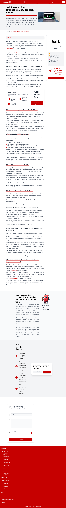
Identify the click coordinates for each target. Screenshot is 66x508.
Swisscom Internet (13, 278)
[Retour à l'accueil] (6, 2)
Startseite (8, 31)
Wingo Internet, (20, 52)
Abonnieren (46, 371)
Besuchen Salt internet (56, 77)
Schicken (21, 439)
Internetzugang (10, 48)
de (63, 2)
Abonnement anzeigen (36, 103)
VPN (39, 2)
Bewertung (13, 431)
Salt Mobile (14, 270)
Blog (52, 2)
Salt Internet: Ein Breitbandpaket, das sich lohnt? (20, 31)
